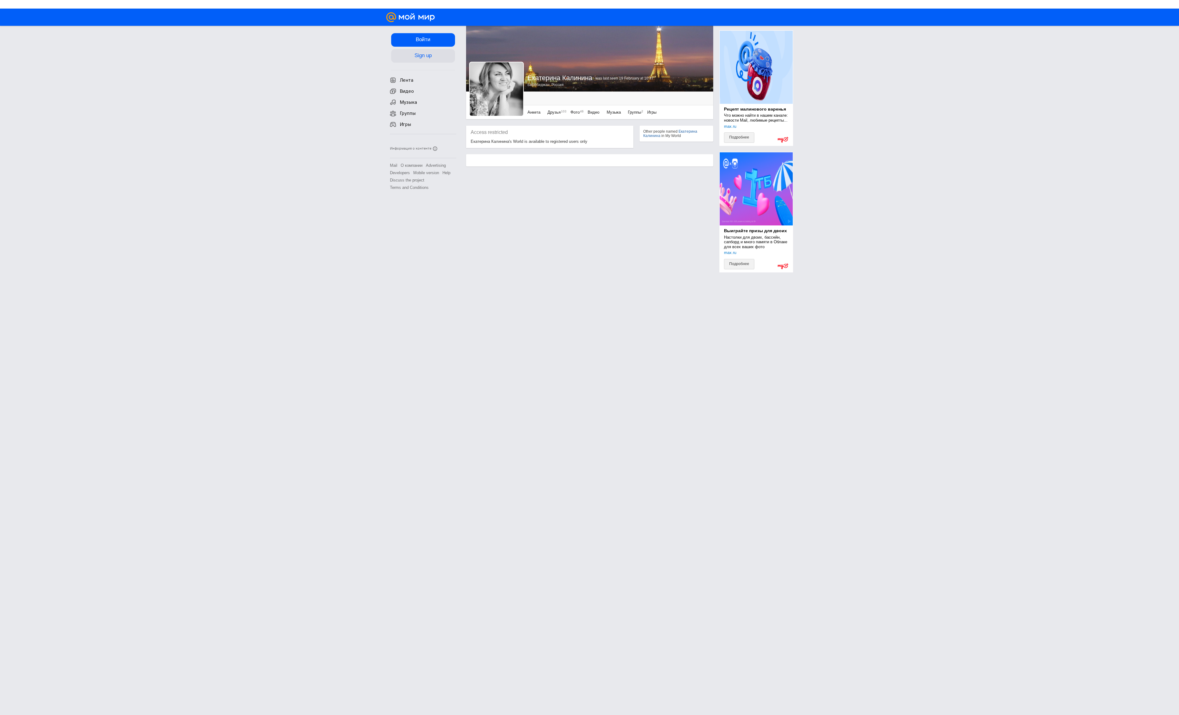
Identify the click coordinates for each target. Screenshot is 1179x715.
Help (446, 172)
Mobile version (426, 172)
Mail (393, 165)
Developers (400, 172)
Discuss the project (407, 180)
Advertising (436, 165)
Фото (575, 112)
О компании (411, 165)
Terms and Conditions (409, 187)
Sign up (423, 55)
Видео (594, 112)
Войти (423, 39)
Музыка (614, 112)
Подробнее (739, 137)
